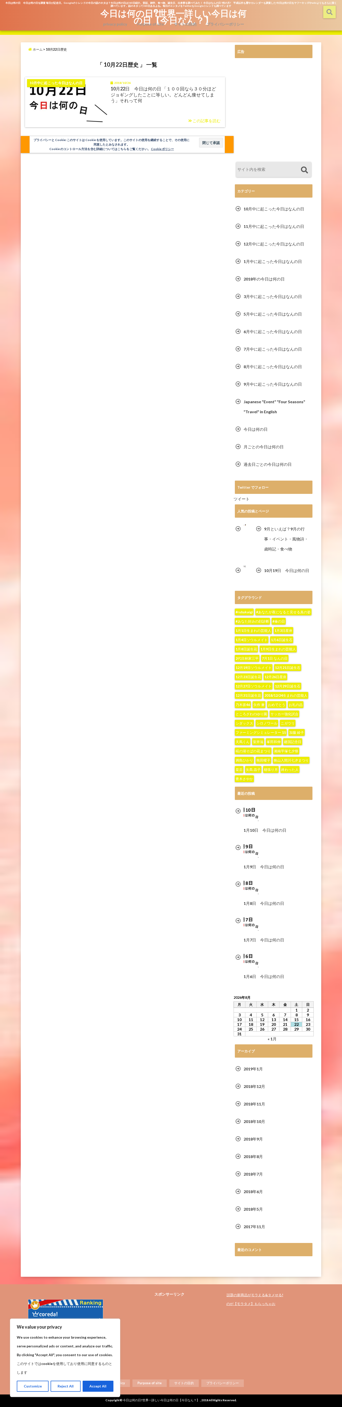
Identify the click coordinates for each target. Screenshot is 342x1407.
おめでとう (276, 704)
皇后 (239, 769)
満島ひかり (244, 760)
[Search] (304, 170)
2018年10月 (254, 1121)
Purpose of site (150, 24)
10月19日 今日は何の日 (286, 570)
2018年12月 (254, 1086)
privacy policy (115, 24)
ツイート (242, 498)
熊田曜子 (263, 760)
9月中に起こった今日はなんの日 (273, 384)
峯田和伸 (274, 742)
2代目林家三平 (247, 658)
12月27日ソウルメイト (254, 686)
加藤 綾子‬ (296, 732)
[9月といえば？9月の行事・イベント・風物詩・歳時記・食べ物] (245, 525)
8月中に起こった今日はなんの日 (273, 366)
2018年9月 (253, 1139)
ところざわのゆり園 (251, 714)
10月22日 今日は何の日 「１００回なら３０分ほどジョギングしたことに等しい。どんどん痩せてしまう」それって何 (163, 94)
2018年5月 (253, 1209)
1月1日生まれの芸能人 (253, 630)
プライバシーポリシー (225, 24)
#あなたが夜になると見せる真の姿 (283, 612)
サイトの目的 (185, 24)
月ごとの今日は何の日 (264, 446)
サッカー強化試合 (284, 714)
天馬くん (243, 742)
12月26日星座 (275, 677)
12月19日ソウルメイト (254, 667)
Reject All (66, 1386)
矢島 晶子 (253, 769)
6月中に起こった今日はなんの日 (273, 331)
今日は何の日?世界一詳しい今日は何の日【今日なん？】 (173, 17)
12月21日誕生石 (287, 667)
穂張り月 (271, 769)
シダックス (244, 723)
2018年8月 (253, 1156)
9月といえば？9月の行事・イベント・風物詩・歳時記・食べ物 (286, 538)
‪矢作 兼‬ (259, 704)
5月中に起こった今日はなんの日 (273, 314)
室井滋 (258, 742)
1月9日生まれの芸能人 (278, 649)
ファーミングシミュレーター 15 (261, 732)
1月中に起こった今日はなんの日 (273, 261)
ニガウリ (288, 723)
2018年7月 (253, 1174)
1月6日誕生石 (281, 640)
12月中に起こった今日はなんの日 (274, 243)
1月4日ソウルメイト (252, 640)
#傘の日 (278, 621)
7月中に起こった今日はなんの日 (273, 349)
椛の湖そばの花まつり (253, 751)
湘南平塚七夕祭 (286, 751)
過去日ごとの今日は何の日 (268, 464)
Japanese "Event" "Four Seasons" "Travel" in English (274, 406)
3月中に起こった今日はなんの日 (273, 296)
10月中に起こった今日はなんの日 (274, 208)
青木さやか (244, 779)
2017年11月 (254, 1226)
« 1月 (272, 1038)
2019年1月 (253, 1068)
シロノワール (266, 723)
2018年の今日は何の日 (264, 278)
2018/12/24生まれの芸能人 (285, 695)
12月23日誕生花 (248, 677)
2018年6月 (253, 1191)
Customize (33, 1386)
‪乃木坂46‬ (243, 704)
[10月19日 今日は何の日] (245, 567)
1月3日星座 (283, 630)
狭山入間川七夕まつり (291, 760)
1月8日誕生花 (246, 649)
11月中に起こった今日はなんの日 (274, 226)
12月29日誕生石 (287, 686)
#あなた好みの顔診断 (252, 621)
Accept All (97, 1386)
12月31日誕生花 (248, 695)
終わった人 (290, 769)
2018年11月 (254, 1103)
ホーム (37, 49)
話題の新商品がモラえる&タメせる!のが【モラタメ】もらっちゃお (254, 1299)
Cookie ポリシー (162, 149)
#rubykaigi (244, 612)
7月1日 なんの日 (275, 658)
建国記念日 (292, 742)
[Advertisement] (273, 110)
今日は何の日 (256, 429)
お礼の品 (296, 704)
